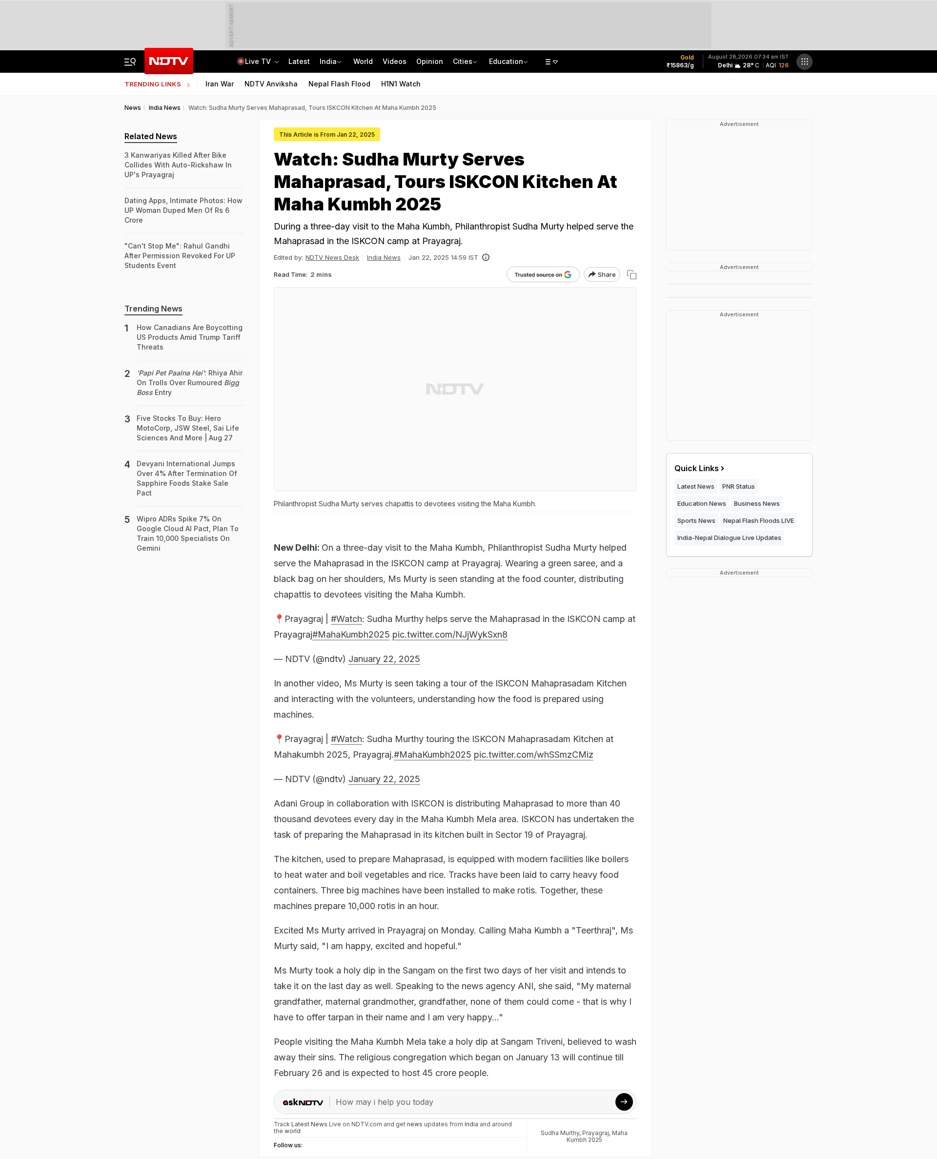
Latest (299, 61)
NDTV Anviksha (271, 84)
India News (384, 257)
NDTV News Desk (332, 257)
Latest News (695, 486)
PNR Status (738, 486)
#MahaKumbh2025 (351, 634)
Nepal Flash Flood (339, 84)
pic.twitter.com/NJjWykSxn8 (450, 634)
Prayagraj (595, 1133)
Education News (701, 503)
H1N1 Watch (401, 84)
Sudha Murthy (560, 1133)
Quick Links (696, 468)
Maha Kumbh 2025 (597, 1136)
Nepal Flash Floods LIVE (758, 520)
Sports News (696, 520)
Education (506, 61)
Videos (395, 61)
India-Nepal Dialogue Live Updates (729, 537)
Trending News (153, 308)
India (328, 61)
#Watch (346, 619)
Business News (757, 503)
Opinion (429, 61)
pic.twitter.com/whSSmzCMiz (533, 754)
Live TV (259, 61)
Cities (462, 61)
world (293, 1131)
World (363, 61)
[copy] (631, 274)
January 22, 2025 (384, 659)
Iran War (219, 84)
